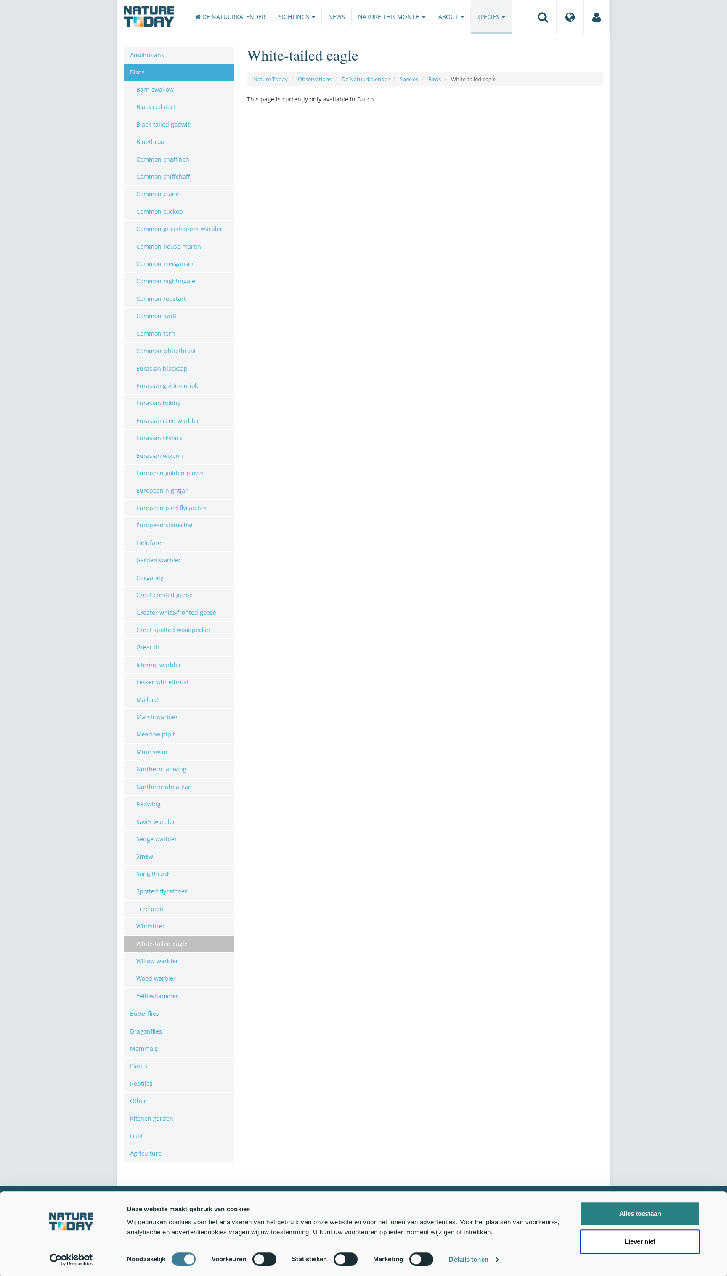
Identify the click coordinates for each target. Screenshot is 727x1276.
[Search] (543, 17)
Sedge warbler (156, 839)
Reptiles (141, 1083)
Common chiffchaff (163, 177)
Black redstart (155, 107)
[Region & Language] (570, 17)
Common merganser (165, 264)
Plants (138, 1066)
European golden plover (170, 473)
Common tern (155, 334)
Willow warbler (157, 961)
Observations (315, 79)
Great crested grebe (164, 595)
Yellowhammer (157, 996)
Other (138, 1101)
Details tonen (468, 1259)
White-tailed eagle (162, 944)
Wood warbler (156, 978)
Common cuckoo (159, 211)
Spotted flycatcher (161, 891)
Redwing (148, 804)
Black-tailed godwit (163, 124)
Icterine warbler (158, 665)
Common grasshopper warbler (179, 229)
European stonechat (164, 525)
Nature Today (270, 79)
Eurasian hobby (158, 403)
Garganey (149, 578)
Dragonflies (146, 1031)
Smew (144, 856)
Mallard (147, 700)
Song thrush (153, 874)
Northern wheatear (163, 787)
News (336, 17)
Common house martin (168, 246)
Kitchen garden (151, 1118)
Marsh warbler (157, 717)
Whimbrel (150, 926)
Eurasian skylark (159, 438)
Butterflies (144, 1014)
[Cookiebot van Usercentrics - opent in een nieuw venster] (71, 1259)
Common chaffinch (162, 159)
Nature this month (389, 17)
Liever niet (640, 1241)
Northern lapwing (161, 769)
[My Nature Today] (597, 17)
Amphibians (147, 55)
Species (489, 17)
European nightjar (162, 490)
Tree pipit (150, 909)
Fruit (136, 1136)
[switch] (264, 1259)
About (449, 17)
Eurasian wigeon (159, 456)
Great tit (147, 647)
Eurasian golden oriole (168, 386)
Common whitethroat (166, 351)
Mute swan (151, 752)
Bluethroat (151, 142)
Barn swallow (155, 89)
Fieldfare (148, 543)
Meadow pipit (155, 734)
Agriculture (146, 1153)
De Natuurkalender (233, 17)
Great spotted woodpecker (173, 630)
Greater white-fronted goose (176, 613)
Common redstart (161, 299)
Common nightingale (165, 281)
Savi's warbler (155, 822)
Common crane (157, 194)
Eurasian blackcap (162, 368)
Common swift (156, 316)
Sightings (295, 17)
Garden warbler (158, 560)
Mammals (144, 1049)
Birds (434, 79)
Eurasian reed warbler (167, 421)
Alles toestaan (640, 1213)
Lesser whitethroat (162, 682)
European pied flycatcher (171, 508)
